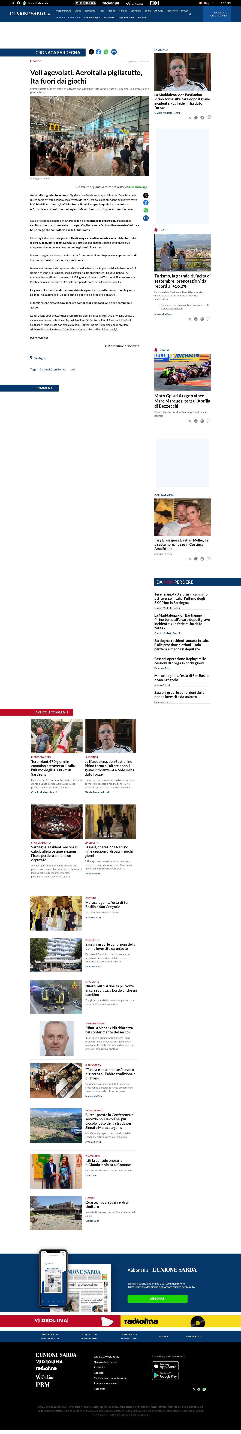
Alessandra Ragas (163, 314)
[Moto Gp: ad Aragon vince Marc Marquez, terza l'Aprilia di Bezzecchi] (182, 372)
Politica (123, 10)
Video (78, 10)
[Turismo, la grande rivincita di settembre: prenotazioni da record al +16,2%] (182, 252)
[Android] (178, 1375)
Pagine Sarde (194, 1336)
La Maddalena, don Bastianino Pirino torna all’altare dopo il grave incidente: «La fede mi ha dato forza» (182, 101)
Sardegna (90, 10)
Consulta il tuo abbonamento (49, 1336)
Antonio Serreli (162, 685)
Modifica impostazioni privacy (110, 1377)
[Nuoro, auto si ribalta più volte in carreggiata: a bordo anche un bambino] (56, 997)
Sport (148, 10)
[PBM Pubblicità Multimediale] (154, 3)
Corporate (100, 1388)
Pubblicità (99, 1367)
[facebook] (18, 3)
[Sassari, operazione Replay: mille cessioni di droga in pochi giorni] (110, 821)
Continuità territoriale (53, 369)
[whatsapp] (24, 3)
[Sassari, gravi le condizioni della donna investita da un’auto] (56, 955)
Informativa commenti (106, 1383)
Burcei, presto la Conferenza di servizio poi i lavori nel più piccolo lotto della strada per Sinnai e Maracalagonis (109, 1121)
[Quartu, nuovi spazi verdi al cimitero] (56, 1213)
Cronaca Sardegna (57, 52)
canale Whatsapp (136, 187)
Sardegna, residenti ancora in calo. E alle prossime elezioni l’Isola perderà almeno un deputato (181, 644)
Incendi (142, 17)
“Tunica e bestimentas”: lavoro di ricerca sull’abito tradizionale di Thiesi (110, 1073)
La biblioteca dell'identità (129, 1336)
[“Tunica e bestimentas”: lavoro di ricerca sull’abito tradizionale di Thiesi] (56, 1080)
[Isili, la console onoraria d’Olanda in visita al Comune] (56, 1171)
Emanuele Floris (162, 668)
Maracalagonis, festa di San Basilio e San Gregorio (107, 904)
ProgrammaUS (63, 10)
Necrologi (172, 10)
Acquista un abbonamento (89, 1336)
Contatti (99, 1372)
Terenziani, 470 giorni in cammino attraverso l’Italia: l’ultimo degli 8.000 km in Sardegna (181, 598)
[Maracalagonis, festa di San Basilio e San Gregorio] (56, 913)
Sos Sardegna (92, 17)
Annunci (159, 10)
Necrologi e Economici (106, 1362)
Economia (136, 10)
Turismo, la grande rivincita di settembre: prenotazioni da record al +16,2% (182, 281)
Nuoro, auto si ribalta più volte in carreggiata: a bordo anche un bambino (111, 990)
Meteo (185, 10)
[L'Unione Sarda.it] (30, 14)
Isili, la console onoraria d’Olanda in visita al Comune (108, 1162)
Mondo (111, 10)
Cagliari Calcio (126, 17)
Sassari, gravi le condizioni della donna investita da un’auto (179, 694)
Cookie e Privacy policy (106, 1356)
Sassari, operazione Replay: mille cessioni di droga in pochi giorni (180, 661)
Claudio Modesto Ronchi (167, 112)
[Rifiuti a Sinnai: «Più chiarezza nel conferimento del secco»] (56, 1038)
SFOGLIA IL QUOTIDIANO (218, 14)
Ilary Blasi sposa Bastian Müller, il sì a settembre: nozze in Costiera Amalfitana (181, 544)
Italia (101, 10)
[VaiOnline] (134, 3)
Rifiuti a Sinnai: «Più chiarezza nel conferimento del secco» (109, 1030)
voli (73, 369)
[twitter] (13, 3)
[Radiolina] (111, 3)
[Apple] (178, 1365)
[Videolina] (86, 3)
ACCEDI (226, 3)
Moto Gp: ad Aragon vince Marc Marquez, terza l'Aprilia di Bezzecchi (182, 401)
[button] (91, 52)
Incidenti (109, 17)
